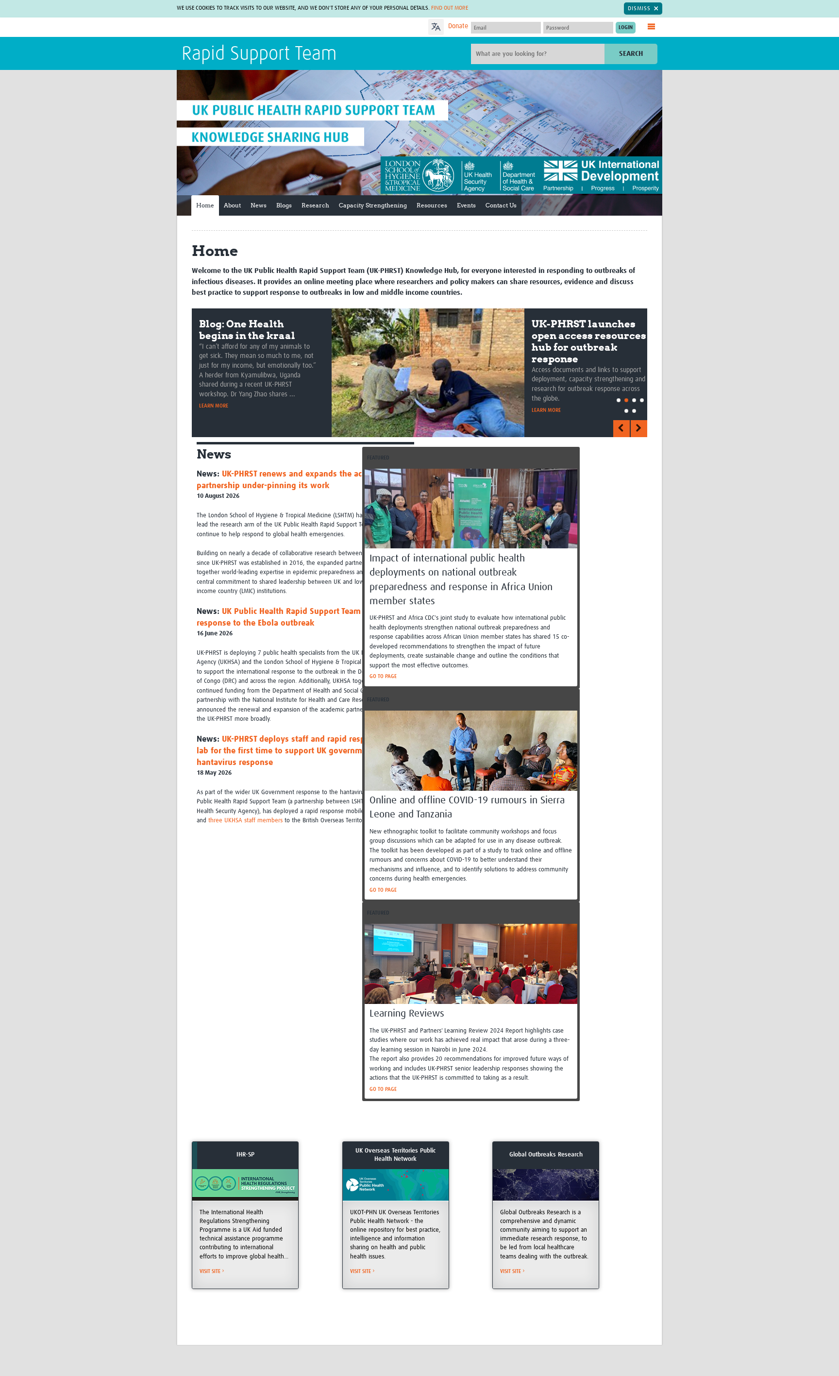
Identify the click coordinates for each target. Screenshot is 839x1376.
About (232, 205)
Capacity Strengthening (373, 205)
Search (631, 53)
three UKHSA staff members (245, 820)
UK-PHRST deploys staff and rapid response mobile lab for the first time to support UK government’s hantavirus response (304, 751)
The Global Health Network (254, 27)
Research (315, 205)
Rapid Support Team (259, 54)
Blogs (284, 205)
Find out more (449, 8)
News (259, 205)
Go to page (383, 676)
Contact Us (501, 205)
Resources (432, 205)
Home (205, 205)
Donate (458, 26)
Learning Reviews (406, 1014)
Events (466, 205)
